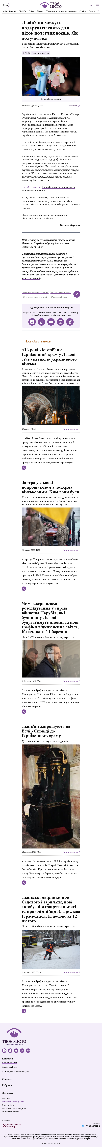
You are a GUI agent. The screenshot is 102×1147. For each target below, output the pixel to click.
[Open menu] (97, 4)
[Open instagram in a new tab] (60, 322)
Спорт (92, 11)
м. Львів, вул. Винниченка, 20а (15, 1071)
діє (52, 215)
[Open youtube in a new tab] (51, 322)
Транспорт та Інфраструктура (61, 11)
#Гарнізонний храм (59, 297)
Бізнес (40, 11)
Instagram (27, 246)
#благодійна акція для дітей (35, 297)
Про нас (6, 1098)
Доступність (8, 1105)
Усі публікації (9, 11)
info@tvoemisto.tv (10, 1067)
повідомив (58, 131)
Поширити (72, 106)
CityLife (22, 11)
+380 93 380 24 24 (9, 1062)
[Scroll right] (98, 11)
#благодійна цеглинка (60, 292)
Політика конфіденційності (15, 1108)
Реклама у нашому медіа (13, 1101)
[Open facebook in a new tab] (32, 322)
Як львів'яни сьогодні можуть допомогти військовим (48, 188)
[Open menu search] (91, 4)
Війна (31, 11)
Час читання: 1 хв (40, 53)
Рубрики (7, 1085)
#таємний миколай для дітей (35, 292)
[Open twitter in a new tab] (70, 322)
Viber (39, 246)
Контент (6, 1079)
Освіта (82, 11)
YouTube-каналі (31, 278)
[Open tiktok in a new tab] (41, 322)
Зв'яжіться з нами (10, 1111)
